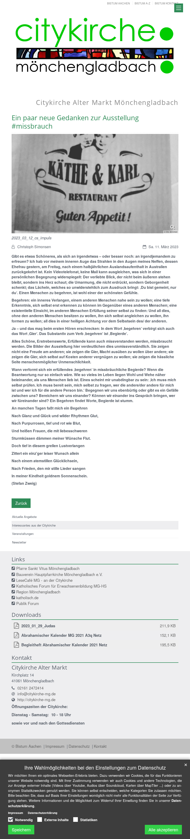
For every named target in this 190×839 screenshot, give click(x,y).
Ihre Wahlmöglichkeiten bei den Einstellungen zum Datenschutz (95, 767)
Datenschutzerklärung (42, 813)
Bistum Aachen (118, 3)
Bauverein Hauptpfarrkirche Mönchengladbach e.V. (59, 574)
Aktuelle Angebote (24, 516)
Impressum (55, 746)
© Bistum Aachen (27, 746)
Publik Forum (27, 603)
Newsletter (19, 542)
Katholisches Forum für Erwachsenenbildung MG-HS (61, 586)
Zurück (21, 503)
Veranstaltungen (23, 533)
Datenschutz (80, 746)
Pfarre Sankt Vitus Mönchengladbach (47, 568)
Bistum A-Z (142, 3)
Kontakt (100, 746)
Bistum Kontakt (166, 3)
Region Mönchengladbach (38, 592)
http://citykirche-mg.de (37, 699)
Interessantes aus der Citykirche (34, 525)
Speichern (21, 829)
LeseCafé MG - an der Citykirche (44, 580)
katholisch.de (27, 597)
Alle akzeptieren (163, 829)
